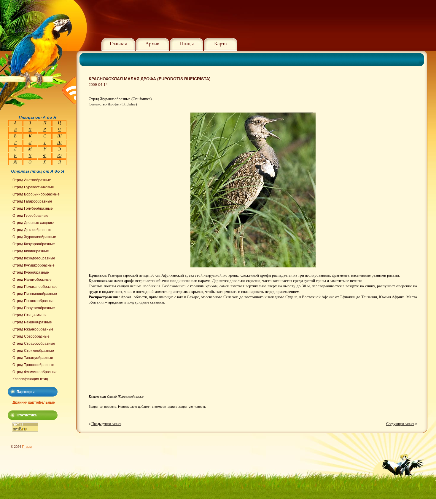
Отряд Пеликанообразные (35, 287)
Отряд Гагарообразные (32, 201)
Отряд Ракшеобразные (32, 322)
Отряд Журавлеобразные (125, 396)
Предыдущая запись (106, 424)
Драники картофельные (33, 402)
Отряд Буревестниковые (33, 187)
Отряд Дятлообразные (31, 230)
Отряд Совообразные (31, 336)
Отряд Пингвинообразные (34, 294)
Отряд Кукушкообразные (33, 265)
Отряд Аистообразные (31, 180)
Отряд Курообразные (30, 272)
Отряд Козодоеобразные (33, 258)
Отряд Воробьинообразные (36, 194)
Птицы (186, 43)
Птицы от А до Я (37, 117)
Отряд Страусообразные (33, 343)
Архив (152, 43)
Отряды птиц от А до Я (37, 171)
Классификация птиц (30, 379)
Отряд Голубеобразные (32, 208)
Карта (220, 43)
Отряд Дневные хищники (33, 223)
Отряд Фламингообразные (35, 372)
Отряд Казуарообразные (33, 244)
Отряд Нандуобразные (32, 279)
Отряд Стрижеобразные (33, 351)
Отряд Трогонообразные (33, 365)
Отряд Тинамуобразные (32, 358)
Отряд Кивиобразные (30, 251)
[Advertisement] (138, 351)
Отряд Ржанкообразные (32, 329)
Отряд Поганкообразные (33, 301)
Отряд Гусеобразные (30, 216)
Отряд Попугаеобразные (33, 308)
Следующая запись (400, 424)
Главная (118, 43)
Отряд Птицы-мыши (29, 315)
